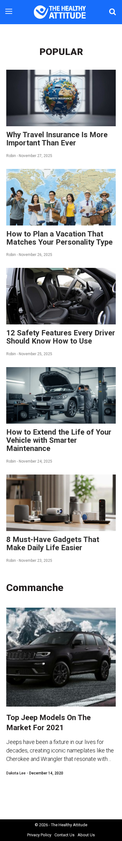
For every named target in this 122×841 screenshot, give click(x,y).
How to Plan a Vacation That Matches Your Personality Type (59, 238)
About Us (86, 835)
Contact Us (64, 835)
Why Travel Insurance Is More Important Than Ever (57, 138)
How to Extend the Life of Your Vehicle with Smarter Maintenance (58, 440)
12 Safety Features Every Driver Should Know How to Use (60, 336)
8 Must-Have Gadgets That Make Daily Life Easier (52, 543)
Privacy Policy (39, 835)
